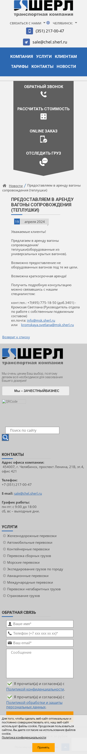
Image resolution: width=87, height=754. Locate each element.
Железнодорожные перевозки (32, 536)
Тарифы (19, 66)
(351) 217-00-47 (50, 30)
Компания (21, 56)
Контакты (42, 66)
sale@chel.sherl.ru (50, 42)
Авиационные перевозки (28, 575)
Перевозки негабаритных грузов (34, 589)
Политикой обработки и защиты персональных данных (34, 704)
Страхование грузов (23, 595)
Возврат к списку (16, 337)
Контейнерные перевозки (28, 549)
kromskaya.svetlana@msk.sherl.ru (47, 325)
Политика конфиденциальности (24, 737)
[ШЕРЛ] (43, 10)
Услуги (44, 56)
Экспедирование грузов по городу (35, 569)
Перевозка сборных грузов (29, 555)
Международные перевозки (30, 582)
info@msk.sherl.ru (41, 320)
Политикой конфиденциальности (35, 689)
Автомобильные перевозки (29, 542)
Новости (66, 66)
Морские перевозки (23, 562)
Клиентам (66, 56)
